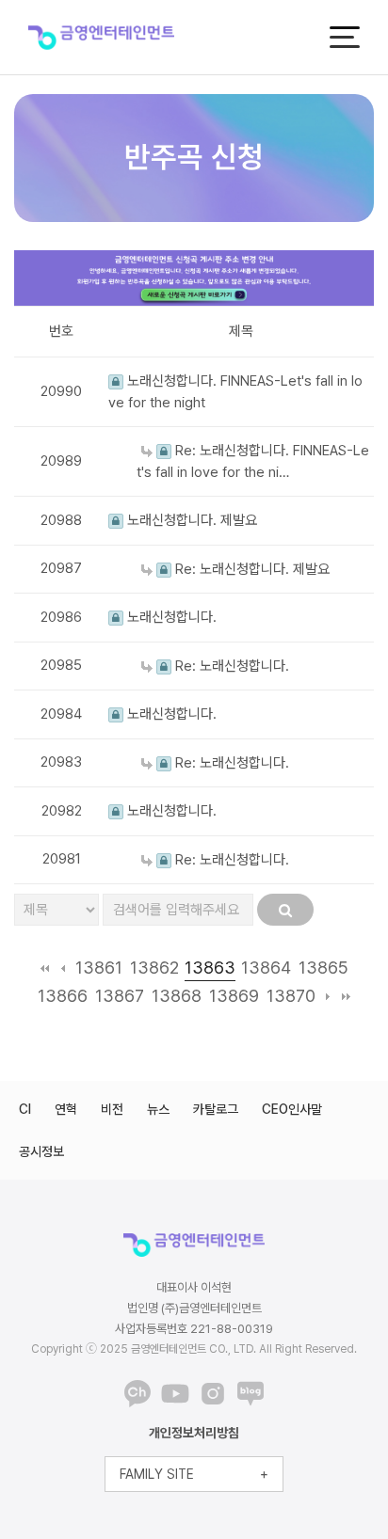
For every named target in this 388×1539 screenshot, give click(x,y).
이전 (63, 968)
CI (25, 1109)
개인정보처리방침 (194, 1432)
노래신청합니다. (170, 617)
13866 (63, 996)
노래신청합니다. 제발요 (190, 520)
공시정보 (41, 1151)
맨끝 (346, 996)
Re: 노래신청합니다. (230, 666)
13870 (291, 996)
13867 (119, 996)
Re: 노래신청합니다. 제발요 (250, 569)
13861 (98, 967)
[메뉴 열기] (345, 37)
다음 (328, 996)
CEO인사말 (292, 1109)
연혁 (66, 1109)
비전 (112, 1109)
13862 (154, 967)
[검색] (285, 910)
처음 (45, 968)
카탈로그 (215, 1109)
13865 (323, 967)
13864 (266, 967)
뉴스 (158, 1109)
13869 (234, 996)
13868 (177, 996)
